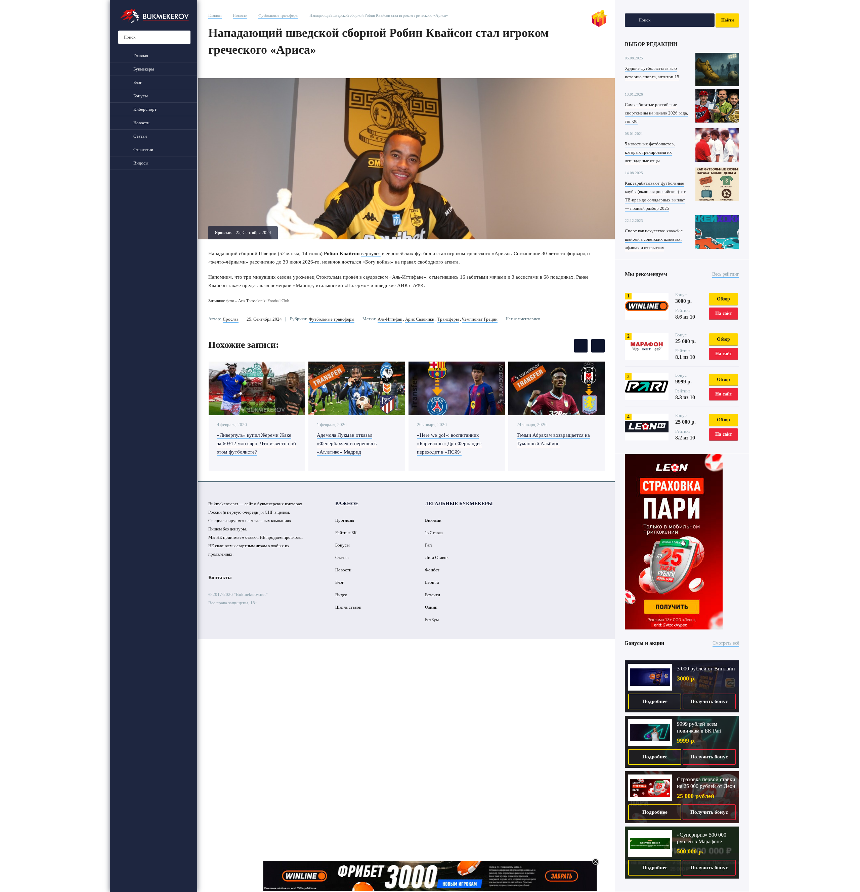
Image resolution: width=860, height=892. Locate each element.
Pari (428, 545)
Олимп (431, 607)
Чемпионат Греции (480, 319)
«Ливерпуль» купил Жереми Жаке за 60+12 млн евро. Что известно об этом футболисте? (256, 443)
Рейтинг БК (346, 532)
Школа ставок (348, 607)
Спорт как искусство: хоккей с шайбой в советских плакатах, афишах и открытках (654, 239)
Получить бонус (709, 701)
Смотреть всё (726, 643)
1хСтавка (434, 532)
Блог (339, 582)
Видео (341, 594)
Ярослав (231, 319)
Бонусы (342, 545)
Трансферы (448, 319)
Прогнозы (344, 520)
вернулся (371, 253)
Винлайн (433, 520)
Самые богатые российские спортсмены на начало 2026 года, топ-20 (656, 113)
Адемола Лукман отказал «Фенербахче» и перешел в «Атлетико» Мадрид (347, 443)
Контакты (220, 577)
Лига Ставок (436, 557)
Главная (215, 15)
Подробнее (655, 701)
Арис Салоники (419, 319)
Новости (240, 15)
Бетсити (432, 594)
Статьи (342, 557)
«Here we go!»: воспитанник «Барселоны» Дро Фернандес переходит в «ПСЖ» (449, 443)
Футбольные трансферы (278, 15)
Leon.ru (432, 582)
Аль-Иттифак (390, 319)
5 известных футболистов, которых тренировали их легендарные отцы (650, 152)
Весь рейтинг (725, 274)
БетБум (432, 619)
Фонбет (432, 569)
